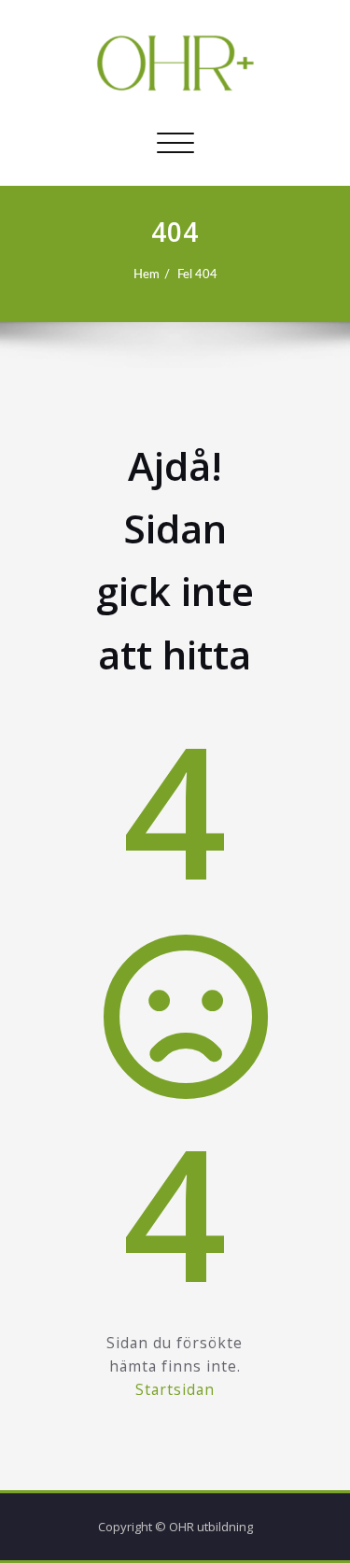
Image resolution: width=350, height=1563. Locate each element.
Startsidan (175, 1389)
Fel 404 (197, 274)
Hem (146, 274)
